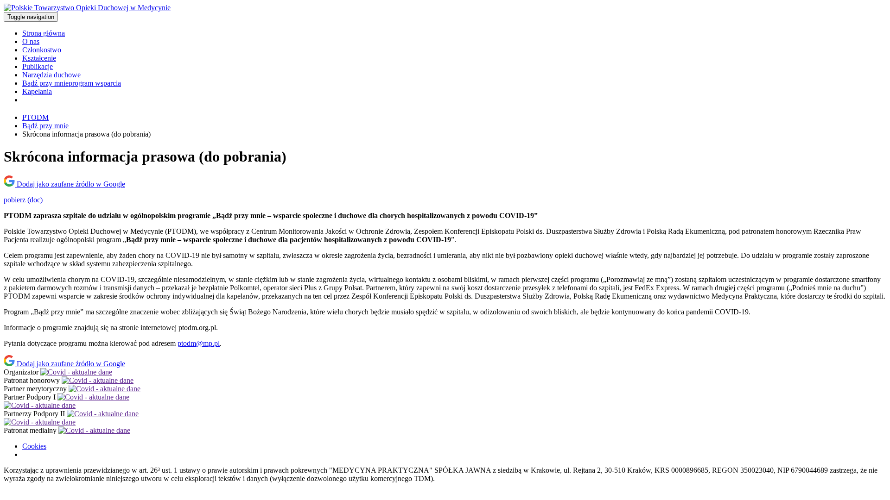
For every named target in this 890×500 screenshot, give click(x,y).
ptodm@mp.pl (199, 343)
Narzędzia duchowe (51, 75)
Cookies (34, 446)
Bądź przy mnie (71, 83)
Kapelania (37, 91)
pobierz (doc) (23, 200)
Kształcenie (39, 58)
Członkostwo (41, 50)
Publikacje (37, 66)
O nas (30, 41)
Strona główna (43, 33)
